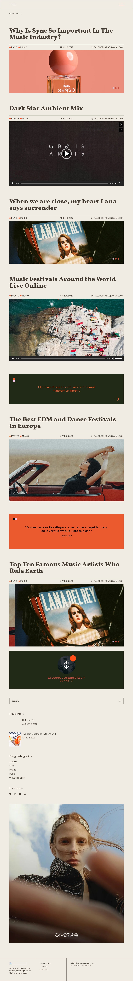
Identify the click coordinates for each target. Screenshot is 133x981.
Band (14, 47)
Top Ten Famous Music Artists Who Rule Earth (64, 568)
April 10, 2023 (66, 47)
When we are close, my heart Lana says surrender (63, 205)
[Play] (12, 183)
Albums (13, 762)
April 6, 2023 (66, 296)
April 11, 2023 (28, 738)
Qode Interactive (85, 963)
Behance (44, 970)
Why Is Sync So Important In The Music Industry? (61, 34)
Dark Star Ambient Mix (46, 108)
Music (23, 47)
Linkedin (44, 967)
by (107, 47)
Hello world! (28, 720)
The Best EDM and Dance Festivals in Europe (62, 423)
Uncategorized (17, 778)
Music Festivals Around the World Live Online (62, 282)
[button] (113, 88)
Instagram (45, 963)
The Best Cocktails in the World (39, 734)
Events (15, 118)
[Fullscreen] (120, 183)
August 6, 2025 (29, 724)
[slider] (118, 358)
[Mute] (116, 183)
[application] (66, 153)
